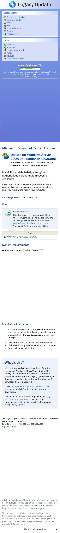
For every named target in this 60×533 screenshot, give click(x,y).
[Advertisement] (30, 110)
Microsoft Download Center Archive (28, 148)
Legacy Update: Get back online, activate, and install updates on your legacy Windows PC (30, 4)
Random (27, 389)
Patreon (46, 74)
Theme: (27, 529)
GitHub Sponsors (33, 74)
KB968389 (32, 197)
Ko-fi (24, 74)
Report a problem (9, 427)
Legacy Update (17, 404)
